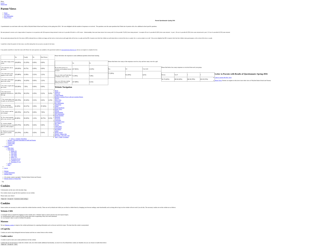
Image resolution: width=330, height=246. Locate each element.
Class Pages (11, 149)
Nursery (57, 98)
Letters (57, 131)
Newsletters (58, 129)
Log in (2, 3)
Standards (57, 117)
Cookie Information (9, 172)
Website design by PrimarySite (12, 178)
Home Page (4, 4)
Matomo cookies (9, 225)
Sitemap (6, 171)
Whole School (59, 132)
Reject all (3, 199)
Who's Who (58, 100)
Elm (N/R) (14, 152)
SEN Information (59, 114)
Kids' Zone (11, 148)
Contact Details (59, 95)
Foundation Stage (59, 121)
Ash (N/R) (14, 154)
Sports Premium (59, 115)
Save (15, 244)
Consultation (58, 128)
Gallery (10, 163)
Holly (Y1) (14, 157)
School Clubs (11, 142)
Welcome (57, 94)
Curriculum (58, 120)
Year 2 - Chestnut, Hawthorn (19, 138)
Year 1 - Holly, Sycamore (62, 137)
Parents (57, 125)
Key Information (8, 16)
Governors (58, 101)
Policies (57, 111)
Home (5, 13)
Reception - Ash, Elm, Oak (62, 135)
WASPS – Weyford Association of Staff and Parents (22, 140)
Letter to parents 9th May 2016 (223, 77)
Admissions (58, 104)
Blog (9, 165)
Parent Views (7, 17)
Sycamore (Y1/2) (15, 159)
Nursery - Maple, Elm (61, 134)
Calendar (10, 145)
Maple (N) (14, 151)
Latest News (58, 126)
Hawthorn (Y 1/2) (16, 162)
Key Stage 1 (58, 123)
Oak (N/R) (14, 156)
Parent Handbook (59, 108)
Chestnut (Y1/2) (15, 160)
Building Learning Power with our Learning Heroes (69, 97)
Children (6, 146)
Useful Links (11, 143)
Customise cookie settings (21, 199)
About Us (6, 14)
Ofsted (56, 106)
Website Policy (8, 174)
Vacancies (57, 118)
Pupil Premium (59, 112)
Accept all (10, 199)
